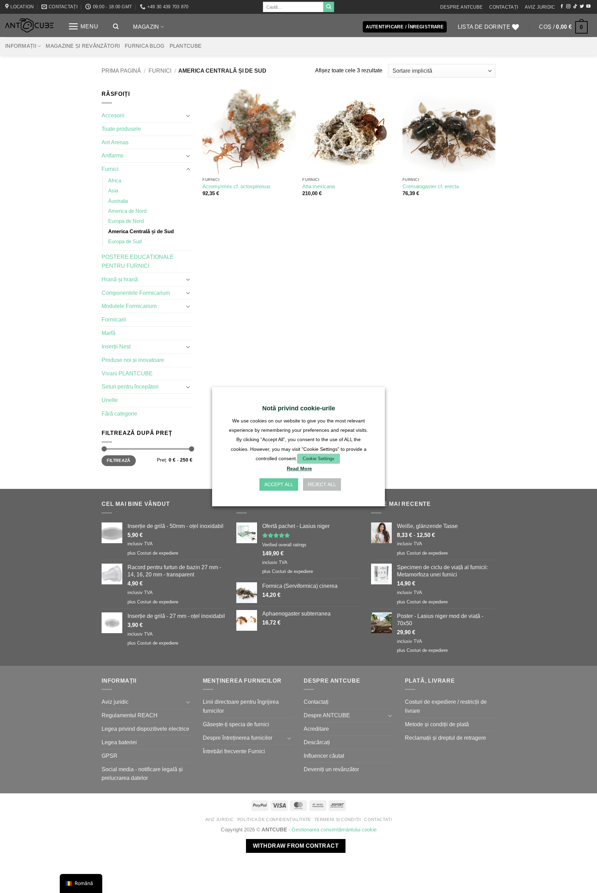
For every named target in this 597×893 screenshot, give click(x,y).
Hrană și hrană (120, 279)
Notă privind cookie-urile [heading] (298, 408)
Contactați (503, 7)
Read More (299, 468)
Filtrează (118, 460)
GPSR (109, 756)
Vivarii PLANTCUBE (127, 373)
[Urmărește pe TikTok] (575, 6)
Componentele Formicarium (136, 293)
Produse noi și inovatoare (133, 360)
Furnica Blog (145, 46)
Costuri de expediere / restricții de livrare (446, 706)
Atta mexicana (318, 186)
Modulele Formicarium (129, 306)
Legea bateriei (119, 742)
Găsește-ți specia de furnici (236, 724)
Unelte (110, 400)
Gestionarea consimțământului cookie (334, 829)
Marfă (108, 333)
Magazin (146, 27)
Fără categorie (119, 413)
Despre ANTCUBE (461, 7)
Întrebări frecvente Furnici (234, 751)
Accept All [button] (278, 484)
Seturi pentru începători (130, 386)
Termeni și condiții (337, 819)
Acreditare (316, 729)
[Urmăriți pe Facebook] (562, 6)
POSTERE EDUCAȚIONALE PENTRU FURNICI (138, 261)
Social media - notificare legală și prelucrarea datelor (142, 773)
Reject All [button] (322, 484)
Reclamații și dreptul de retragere (445, 738)
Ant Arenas (115, 142)
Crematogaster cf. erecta (430, 186)
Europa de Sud (125, 241)
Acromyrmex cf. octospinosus (236, 186)
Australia (118, 201)
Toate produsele (121, 129)
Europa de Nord (126, 221)
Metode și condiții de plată (437, 724)
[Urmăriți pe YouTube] (588, 6)
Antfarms (112, 155)
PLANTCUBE (186, 46)
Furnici (160, 70)
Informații (20, 46)
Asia (113, 190)
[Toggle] (188, 115)
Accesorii (113, 115)
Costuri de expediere (157, 553)
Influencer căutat (324, 756)
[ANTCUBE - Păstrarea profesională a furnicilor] (29, 25)
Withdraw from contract (296, 846)
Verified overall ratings (284, 544)
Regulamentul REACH (130, 715)
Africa (114, 180)
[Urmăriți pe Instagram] (568, 6)
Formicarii (114, 319)
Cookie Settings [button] (318, 458)
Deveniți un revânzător (331, 769)
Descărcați (317, 742)
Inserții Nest (116, 346)
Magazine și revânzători (83, 46)
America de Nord (127, 211)
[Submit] (328, 7)
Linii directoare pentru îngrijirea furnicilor (241, 706)
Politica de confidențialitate (274, 819)
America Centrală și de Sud (141, 231)
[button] (83, 26)
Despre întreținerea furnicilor (237, 738)
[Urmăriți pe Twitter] (582, 6)
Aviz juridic (540, 7)
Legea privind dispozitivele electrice (145, 729)
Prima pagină (121, 70)
